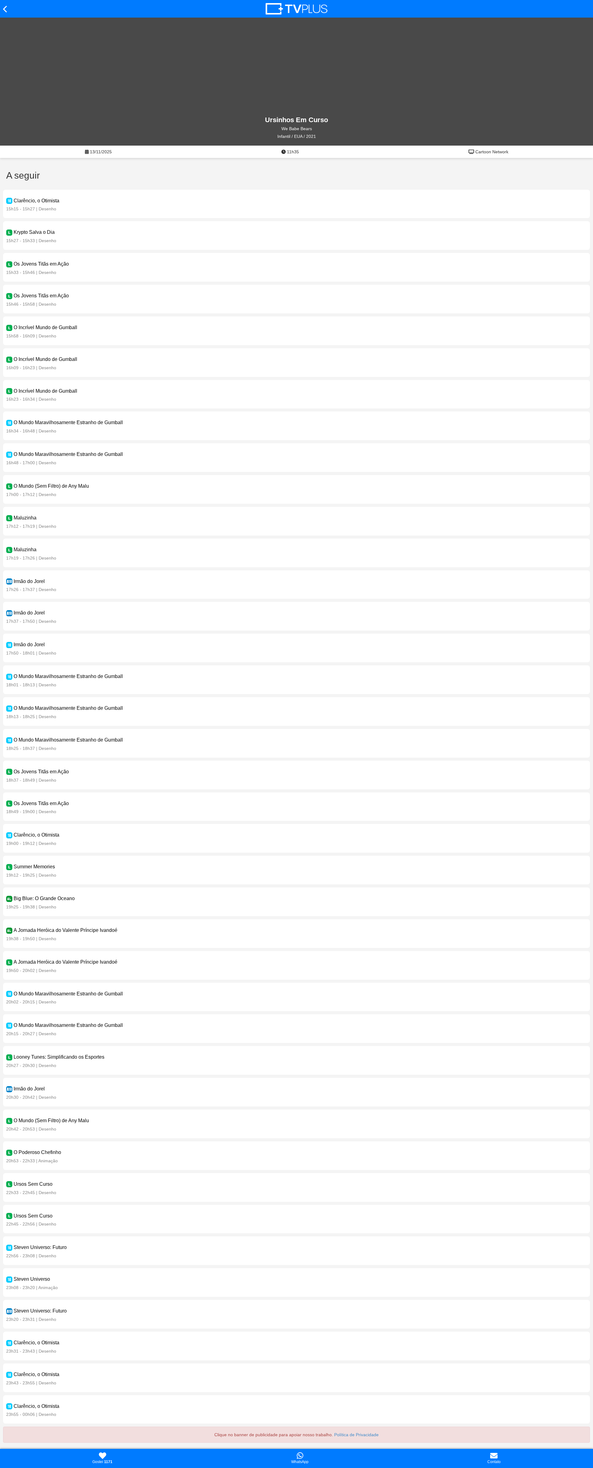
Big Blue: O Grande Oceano (44, 898)
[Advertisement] (296, 67)
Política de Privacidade (356, 1434)
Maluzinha (25, 517)
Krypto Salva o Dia (34, 232)
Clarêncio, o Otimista (36, 200)
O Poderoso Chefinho (37, 1152)
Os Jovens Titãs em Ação (41, 264)
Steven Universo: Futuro (40, 1247)
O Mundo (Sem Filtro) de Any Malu (51, 486)
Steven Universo (32, 1279)
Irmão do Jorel (29, 581)
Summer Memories (34, 866)
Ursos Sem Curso (33, 1184)
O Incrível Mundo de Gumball (45, 327)
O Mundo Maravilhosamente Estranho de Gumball (68, 422)
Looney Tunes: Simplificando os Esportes (59, 1057)
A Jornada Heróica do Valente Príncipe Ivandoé (65, 930)
